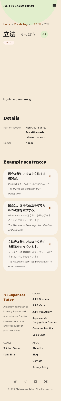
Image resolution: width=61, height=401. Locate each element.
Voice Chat (39, 334)
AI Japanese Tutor (19, 5)
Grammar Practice (43, 328)
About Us (38, 348)
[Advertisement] (30, 70)
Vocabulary (21, 24)
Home (7, 24)
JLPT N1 (36, 24)
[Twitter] (15, 381)
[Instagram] (25, 381)
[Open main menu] (54, 5)
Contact (37, 360)
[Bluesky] (45, 381)
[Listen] (50, 176)
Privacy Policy (40, 367)
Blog (35, 354)
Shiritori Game (11, 348)
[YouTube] (35, 381)
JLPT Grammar (41, 299)
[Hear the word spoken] (44, 34)
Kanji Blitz (9, 354)
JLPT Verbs (39, 305)
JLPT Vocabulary (42, 311)
